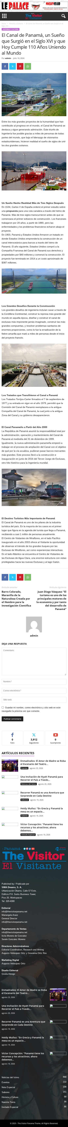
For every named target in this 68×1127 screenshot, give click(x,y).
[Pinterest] (20, 66)
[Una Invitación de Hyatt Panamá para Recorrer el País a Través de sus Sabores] (10, 781)
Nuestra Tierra (8, 1102)
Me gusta (12, 733)
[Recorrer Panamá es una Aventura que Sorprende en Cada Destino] (10, 797)
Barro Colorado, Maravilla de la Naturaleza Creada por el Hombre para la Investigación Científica (16, 598)
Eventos (24, 768)
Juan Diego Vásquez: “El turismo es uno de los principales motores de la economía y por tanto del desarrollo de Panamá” (51, 600)
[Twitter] (12, 66)
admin (8, 58)
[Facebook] (5, 66)
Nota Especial (8, 1087)
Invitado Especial (28, 834)
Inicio (4, 23)
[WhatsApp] (27, 66)
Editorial (24, 800)
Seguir (34, 733)
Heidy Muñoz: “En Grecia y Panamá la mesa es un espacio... (41, 810)
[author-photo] (34, 624)
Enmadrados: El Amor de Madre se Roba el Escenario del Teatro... (43, 762)
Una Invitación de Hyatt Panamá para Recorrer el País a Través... (41, 778)
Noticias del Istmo (28, 784)
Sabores (24, 815)
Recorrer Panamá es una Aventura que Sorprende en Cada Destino (42, 794)
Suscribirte (55, 733)
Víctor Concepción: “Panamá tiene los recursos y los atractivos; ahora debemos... (41, 827)
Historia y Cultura (16, 23)
